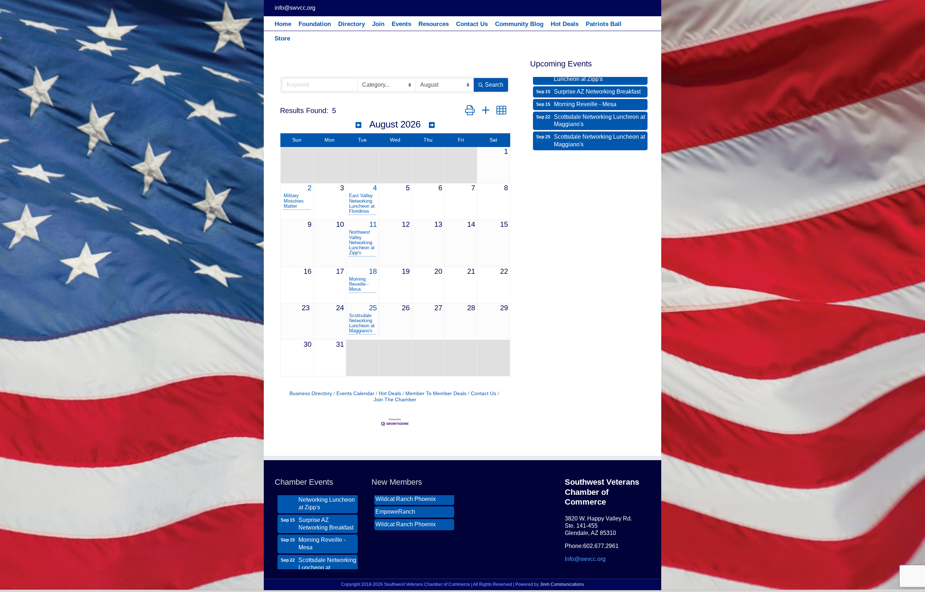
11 (373, 224)
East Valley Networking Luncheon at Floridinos (362, 203)
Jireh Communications (562, 584)
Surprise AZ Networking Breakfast (325, 496)
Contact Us (483, 393)
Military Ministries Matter (294, 200)
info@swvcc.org (295, 8)
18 (373, 271)
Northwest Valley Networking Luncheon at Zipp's (362, 242)
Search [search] (494, 85)
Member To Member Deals (435, 393)
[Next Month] (431, 125)
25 (373, 308)
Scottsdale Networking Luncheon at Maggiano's (362, 323)
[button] (469, 110)
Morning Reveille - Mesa (359, 284)
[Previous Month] (358, 125)
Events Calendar (355, 393)
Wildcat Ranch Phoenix (405, 496)
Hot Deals (390, 393)
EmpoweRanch (395, 509)
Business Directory (310, 393)
